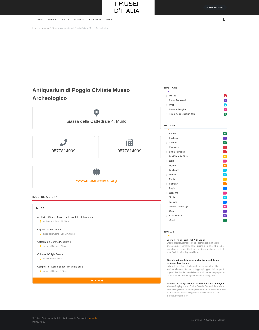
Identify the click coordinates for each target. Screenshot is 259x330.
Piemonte (174, 184)
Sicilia (172, 197)
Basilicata (173, 138)
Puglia (172, 188)
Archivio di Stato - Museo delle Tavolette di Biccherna (65, 217)
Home (35, 28)
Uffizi (171, 105)
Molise (172, 179)
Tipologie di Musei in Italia (182, 114)
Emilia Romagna (177, 152)
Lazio (171, 161)
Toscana (45, 28)
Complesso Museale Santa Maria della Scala (60, 267)
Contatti (210, 320)
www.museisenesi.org (96, 180)
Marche (172, 175)
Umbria (172, 211)
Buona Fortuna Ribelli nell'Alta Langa (186, 240)
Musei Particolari (177, 100)
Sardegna (173, 193)
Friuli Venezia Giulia (178, 156)
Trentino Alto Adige (178, 206)
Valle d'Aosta (175, 216)
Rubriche (170, 87)
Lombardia (174, 170)
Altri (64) (96, 280)
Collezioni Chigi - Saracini (50, 254)
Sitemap (221, 320)
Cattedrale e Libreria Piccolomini (54, 242)
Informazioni (196, 320)
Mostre (172, 96)
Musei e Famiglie (177, 109)
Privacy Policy (38, 322)
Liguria (172, 165)
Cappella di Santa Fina (49, 229)
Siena (54, 28)
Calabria (173, 143)
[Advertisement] (129, 58)
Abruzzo (173, 133)
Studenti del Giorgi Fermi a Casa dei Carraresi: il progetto (196, 283)
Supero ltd (93, 318)
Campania (174, 147)
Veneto (172, 220)
